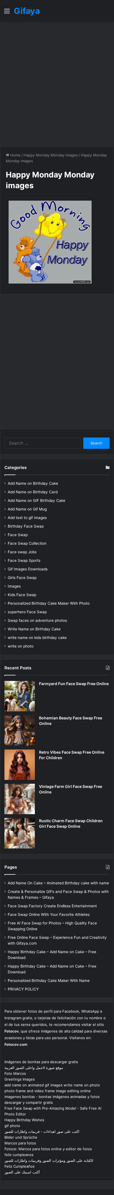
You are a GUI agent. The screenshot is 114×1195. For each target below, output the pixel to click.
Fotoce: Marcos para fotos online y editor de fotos (48, 1149)
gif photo (12, 1125)
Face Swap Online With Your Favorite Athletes (49, 914)
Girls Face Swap (22, 577)
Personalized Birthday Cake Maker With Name (49, 980)
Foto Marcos (15, 1073)
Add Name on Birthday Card (33, 492)
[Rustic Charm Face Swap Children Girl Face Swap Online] (19, 833)
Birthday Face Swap (26, 526)
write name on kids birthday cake (37, 637)
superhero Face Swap (27, 612)
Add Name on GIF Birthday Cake (36, 500)
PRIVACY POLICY (23, 989)
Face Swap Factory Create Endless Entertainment (52, 906)
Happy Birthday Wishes (24, 1120)
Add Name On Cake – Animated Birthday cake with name (58, 883)
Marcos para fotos (20, 1143)
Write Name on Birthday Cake (34, 629)
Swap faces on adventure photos (37, 620)
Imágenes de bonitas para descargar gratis (41, 1062)
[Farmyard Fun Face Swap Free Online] (19, 696)
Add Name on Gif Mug (27, 509)
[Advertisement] (57, 84)
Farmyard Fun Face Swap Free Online (74, 683)
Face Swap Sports (24, 560)
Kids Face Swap (22, 595)
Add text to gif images (27, 517)
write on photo (20, 646)
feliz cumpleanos (18, 1154)
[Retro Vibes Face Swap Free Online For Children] (19, 765)
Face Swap (18, 535)
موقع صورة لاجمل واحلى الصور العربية (33, 1067)
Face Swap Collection (27, 543)
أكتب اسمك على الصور (22, 1172)
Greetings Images (19, 1079)
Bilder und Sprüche (20, 1137)
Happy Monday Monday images (51, 155)
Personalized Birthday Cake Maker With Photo (49, 603)
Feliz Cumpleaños (19, 1166)
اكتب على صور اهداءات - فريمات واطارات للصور (41, 1131)
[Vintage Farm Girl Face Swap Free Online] (19, 799)
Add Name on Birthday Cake (33, 483)
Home (14, 155)
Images (14, 586)
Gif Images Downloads (28, 569)
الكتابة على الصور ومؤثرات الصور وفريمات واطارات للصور (48, 1160)
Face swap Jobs (22, 552)
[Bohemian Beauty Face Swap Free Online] (19, 730)
